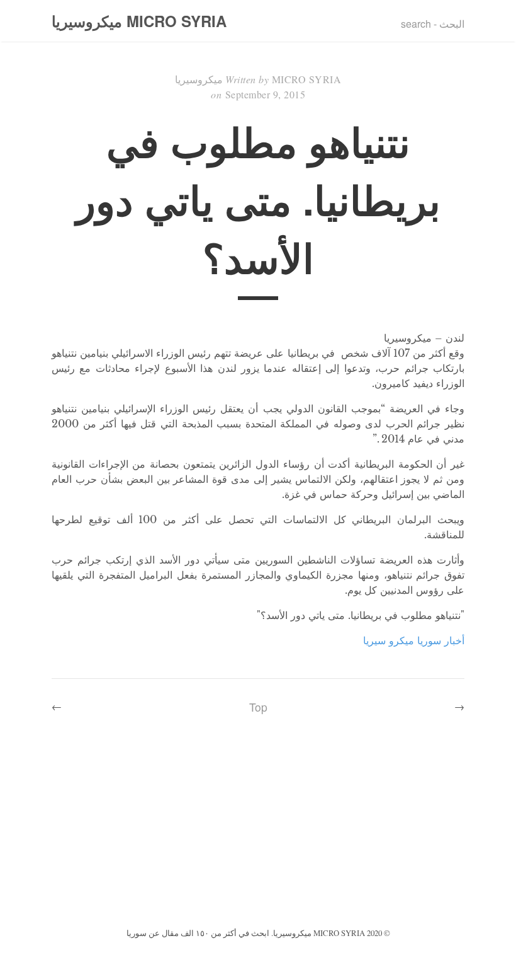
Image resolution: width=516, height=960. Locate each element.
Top (258, 707)
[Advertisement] (258, 830)
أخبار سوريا (440, 640)
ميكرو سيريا (388, 640)
